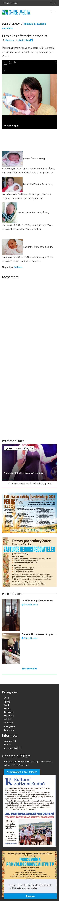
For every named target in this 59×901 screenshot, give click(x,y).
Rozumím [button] (30, 896)
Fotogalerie (9, 730)
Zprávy (15, 23)
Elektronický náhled (12, 748)
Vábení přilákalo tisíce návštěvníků (23, 473)
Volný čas (28, 448)
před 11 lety (24, 40)
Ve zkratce (8, 722)
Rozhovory (9, 712)
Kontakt (7, 744)
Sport (6, 705)
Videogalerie (9, 726)
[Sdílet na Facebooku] (31, 40)
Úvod (5, 23)
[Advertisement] (29, 139)
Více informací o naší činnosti (21, 771)
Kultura (17, 448)
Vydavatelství (10, 741)
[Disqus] (29, 319)
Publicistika (9, 715)
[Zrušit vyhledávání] (54, 3)
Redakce (10, 40)
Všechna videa (29, 668)
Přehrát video (30, 604)
